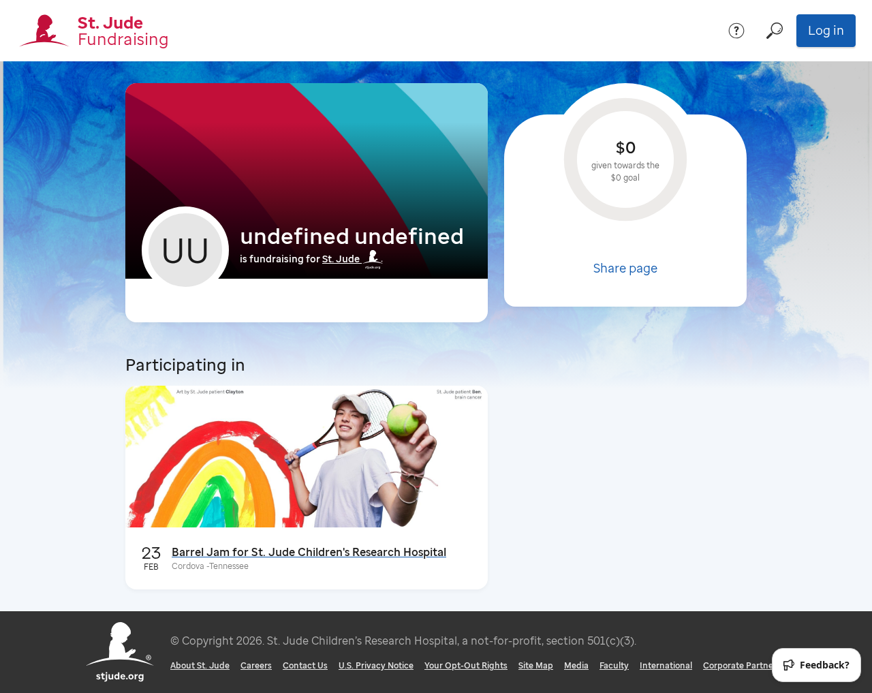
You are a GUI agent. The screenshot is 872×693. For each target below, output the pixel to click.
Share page (625, 268)
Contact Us (305, 665)
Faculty (614, 665)
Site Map (535, 665)
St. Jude (341, 258)
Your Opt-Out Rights (466, 665)
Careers (256, 665)
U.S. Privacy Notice (376, 665)
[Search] (774, 30)
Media (576, 665)
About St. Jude (200, 665)
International (666, 665)
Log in (826, 30)
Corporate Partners (742, 665)
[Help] (736, 30)
